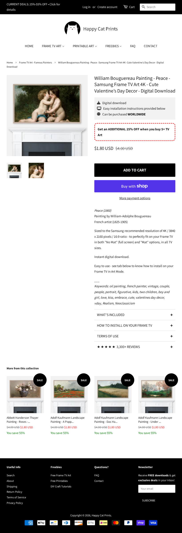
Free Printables (59, 481)
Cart (132, 7)
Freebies (112, 46)
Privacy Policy (15, 503)
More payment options (134, 198)
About (10, 481)
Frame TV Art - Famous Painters (35, 62)
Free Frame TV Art (61, 475)
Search (11, 475)
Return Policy (14, 492)
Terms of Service (16, 497)
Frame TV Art (52, 46)
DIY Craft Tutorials (61, 486)
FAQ (132, 46)
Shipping (12, 486)
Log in (87, 7)
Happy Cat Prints (101, 515)
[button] (134, 314)
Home (29, 46)
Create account (107, 7)
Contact (150, 46)
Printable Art (84, 46)
